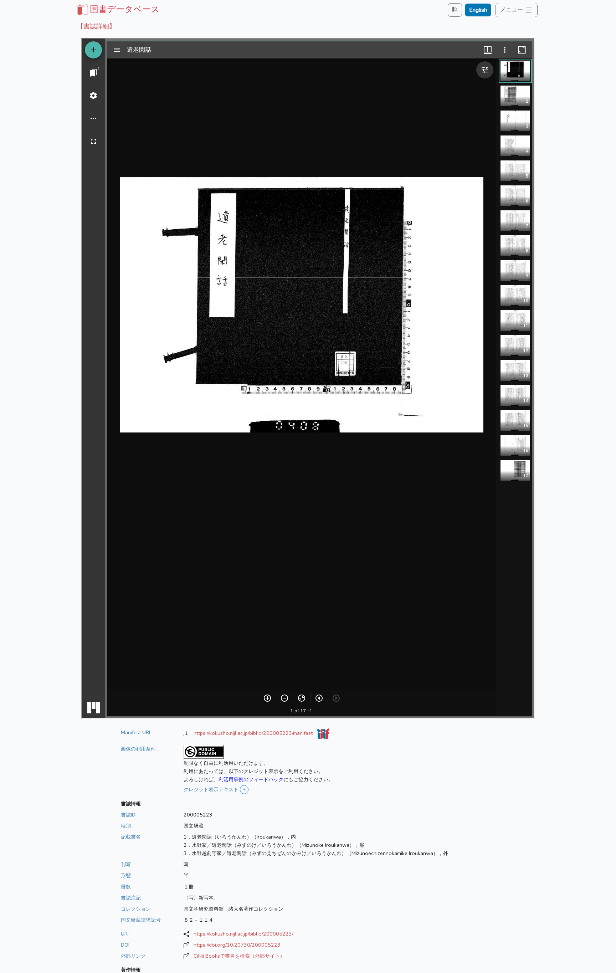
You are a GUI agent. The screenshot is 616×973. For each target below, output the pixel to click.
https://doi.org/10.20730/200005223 (237, 944)
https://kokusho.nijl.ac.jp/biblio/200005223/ (243, 933)
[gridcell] (118, 9)
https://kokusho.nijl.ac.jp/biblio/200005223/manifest (254, 733)
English (478, 10)
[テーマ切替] (455, 9)
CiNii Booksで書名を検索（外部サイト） (239, 955)
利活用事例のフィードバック (251, 779)
